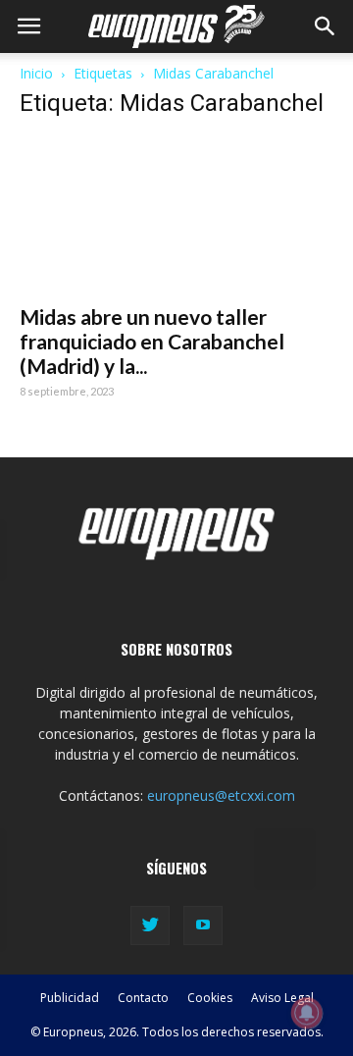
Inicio (36, 73)
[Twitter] (150, 925)
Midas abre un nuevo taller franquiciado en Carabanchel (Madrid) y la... (152, 341)
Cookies (209, 997)
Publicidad (69, 997)
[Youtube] (203, 925)
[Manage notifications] (307, 1013)
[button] (325, 26)
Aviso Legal (282, 997)
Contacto (143, 997)
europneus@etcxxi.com (221, 795)
